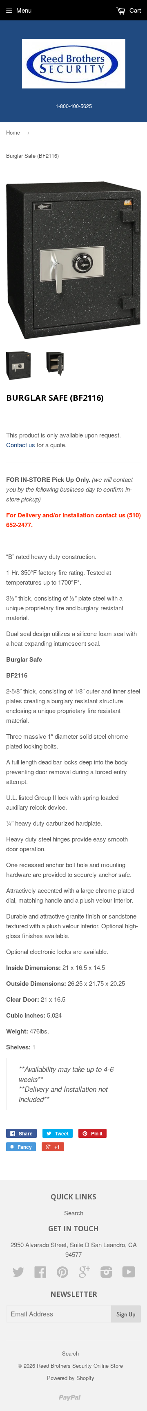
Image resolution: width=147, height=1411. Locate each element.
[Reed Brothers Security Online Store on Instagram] (106, 1274)
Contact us (21, 444)
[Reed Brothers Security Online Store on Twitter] (18, 1274)
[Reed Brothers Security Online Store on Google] (84, 1274)
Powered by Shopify (70, 1378)
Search (73, 1212)
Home (13, 132)
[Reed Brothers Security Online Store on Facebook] (40, 1274)
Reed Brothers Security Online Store (80, 1365)
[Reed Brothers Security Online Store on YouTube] (128, 1274)
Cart (134, 10)
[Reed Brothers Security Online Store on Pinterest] (62, 1274)
